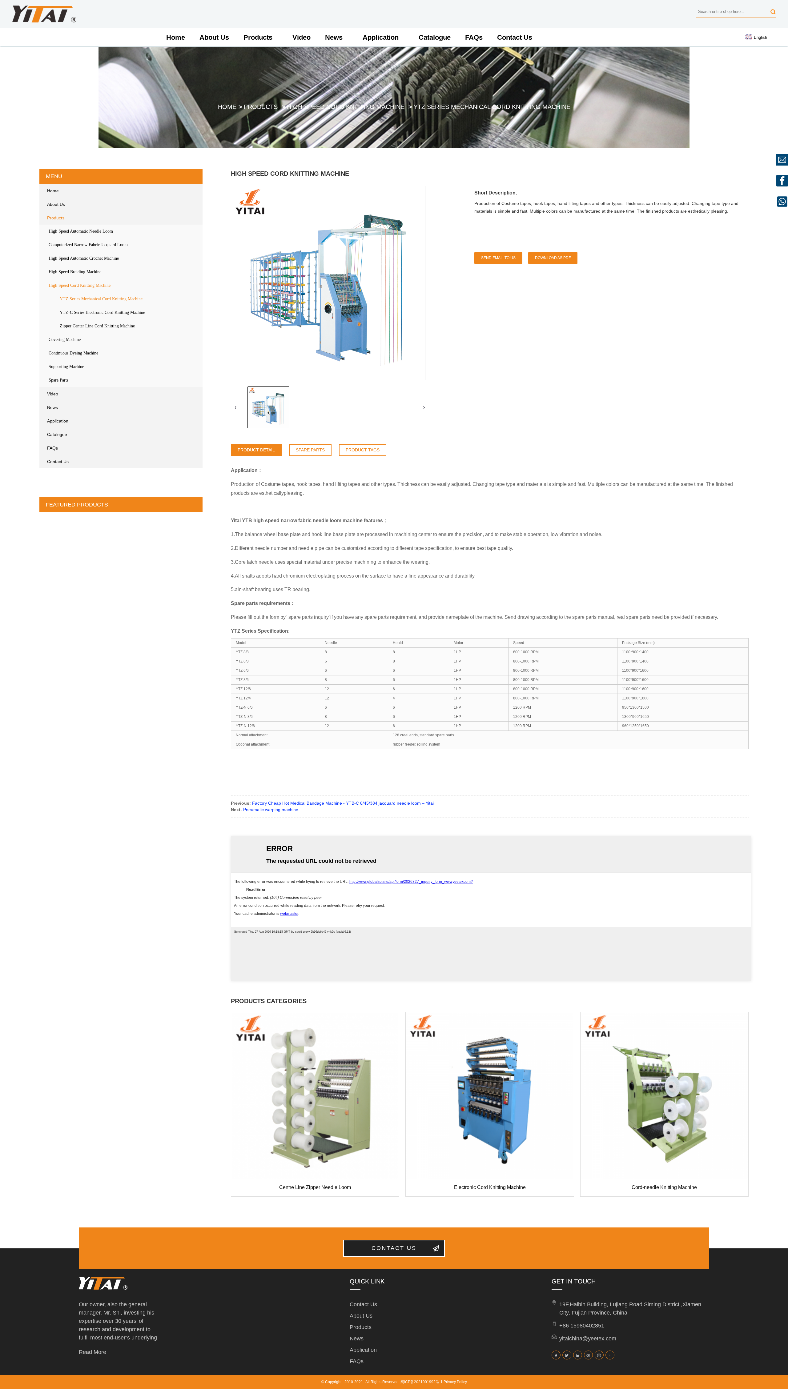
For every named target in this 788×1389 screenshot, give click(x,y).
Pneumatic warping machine (270, 809)
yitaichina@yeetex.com (587, 1338)
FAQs (474, 37)
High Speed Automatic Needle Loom (81, 231)
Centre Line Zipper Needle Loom (315, 1187)
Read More (92, 1352)
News (334, 37)
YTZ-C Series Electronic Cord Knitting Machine (102, 312)
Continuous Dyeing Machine (73, 353)
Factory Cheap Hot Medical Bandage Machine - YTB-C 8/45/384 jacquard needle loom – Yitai (343, 803)
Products (257, 37)
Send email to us (498, 258)
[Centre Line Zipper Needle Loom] (315, 1096)
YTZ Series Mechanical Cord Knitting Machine (492, 106)
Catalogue (435, 37)
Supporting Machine (66, 366)
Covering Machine (65, 339)
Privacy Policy (455, 1382)
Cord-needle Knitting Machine (664, 1187)
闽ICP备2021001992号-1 (421, 1382)
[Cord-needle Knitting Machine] (664, 1096)
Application (381, 37)
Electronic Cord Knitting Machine (490, 1187)
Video (301, 37)
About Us (214, 37)
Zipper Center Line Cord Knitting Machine (97, 326)
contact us (394, 1248)
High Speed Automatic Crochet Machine (84, 258)
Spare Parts (58, 380)
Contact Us (514, 37)
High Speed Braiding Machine (75, 272)
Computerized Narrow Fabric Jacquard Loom (88, 244)
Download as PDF (553, 258)
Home (175, 37)
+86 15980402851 (581, 1326)
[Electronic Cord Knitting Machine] (489, 1096)
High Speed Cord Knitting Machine (345, 106)
